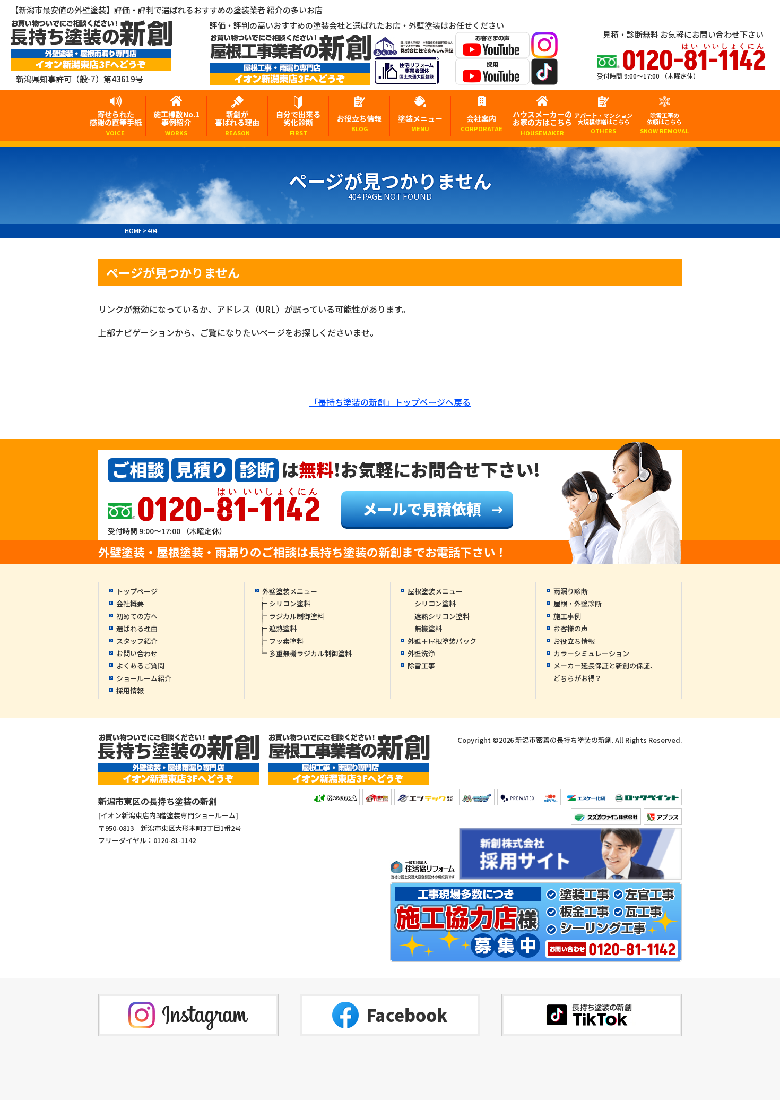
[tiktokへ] (544, 77)
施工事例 (567, 616)
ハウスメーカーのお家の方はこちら (542, 122)
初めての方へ (137, 616)
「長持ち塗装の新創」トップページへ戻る (390, 402)
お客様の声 (570, 628)
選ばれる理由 (137, 628)
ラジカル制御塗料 (296, 616)
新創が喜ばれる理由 (237, 122)
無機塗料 (428, 628)
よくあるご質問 (140, 665)
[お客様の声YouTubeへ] (492, 51)
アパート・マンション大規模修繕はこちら (603, 123)
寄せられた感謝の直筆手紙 (116, 122)
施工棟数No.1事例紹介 (176, 122)
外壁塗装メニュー (289, 591)
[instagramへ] (544, 51)
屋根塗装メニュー (435, 591)
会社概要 (130, 603)
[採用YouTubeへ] (492, 77)
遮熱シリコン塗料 (442, 616)
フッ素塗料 (286, 641)
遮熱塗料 (283, 628)
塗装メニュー (420, 123)
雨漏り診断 (570, 591)
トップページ (137, 591)
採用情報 (130, 690)
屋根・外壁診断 (577, 603)
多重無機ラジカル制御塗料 (310, 653)
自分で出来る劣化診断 (298, 122)
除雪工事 (421, 665)
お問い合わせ (137, 653)
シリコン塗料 (289, 603)
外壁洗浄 (421, 653)
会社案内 (481, 123)
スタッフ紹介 (137, 641)
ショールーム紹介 (143, 678)
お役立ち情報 (359, 123)
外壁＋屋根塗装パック (442, 641)
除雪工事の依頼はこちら (664, 123)
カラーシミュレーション (591, 653)
